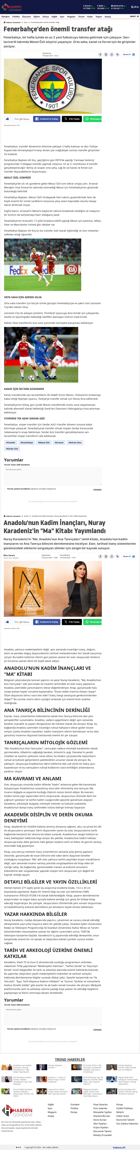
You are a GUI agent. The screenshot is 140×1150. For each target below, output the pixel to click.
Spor (62, 16)
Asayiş (108, 16)
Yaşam (98, 16)
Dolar (88, 6)
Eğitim (36, 16)
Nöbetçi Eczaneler (102, 1135)
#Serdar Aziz (12, 448)
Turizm (81, 16)
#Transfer (10, 442)
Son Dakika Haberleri (127, 1123)
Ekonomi (26, 16)
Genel (26, 516)
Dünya (46, 16)
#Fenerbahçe (27, 442)
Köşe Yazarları (100, 1104)
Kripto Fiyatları (100, 1127)
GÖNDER (97, 489)
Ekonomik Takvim (102, 1131)
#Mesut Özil (43, 442)
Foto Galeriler (100, 1108)
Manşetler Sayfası (102, 1112)
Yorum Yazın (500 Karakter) (17, 464)
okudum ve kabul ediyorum (31, 488)
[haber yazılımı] (119, 1147)
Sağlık (54, 16)
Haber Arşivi (122, 1115)
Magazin (71, 16)
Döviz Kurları (100, 1119)
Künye (119, 1104)
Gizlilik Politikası (124, 1108)
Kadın (90, 16)
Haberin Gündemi (13, 22)
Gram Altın (118, 6)
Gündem (5, 16)
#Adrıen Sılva (75, 442)
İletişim (120, 1112)
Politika (16, 16)
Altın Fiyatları (100, 1123)
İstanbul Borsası (101, 1115)
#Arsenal (59, 442)
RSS (19, 1147)
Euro (101, 6)
